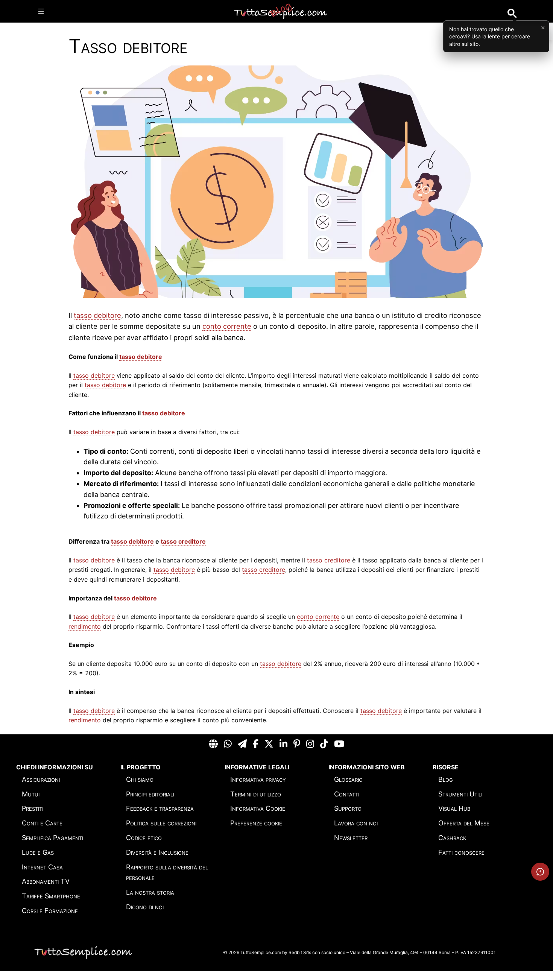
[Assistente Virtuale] (540, 872)
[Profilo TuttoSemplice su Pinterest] (296, 744)
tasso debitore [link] (97, 315)
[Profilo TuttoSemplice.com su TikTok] (324, 744)
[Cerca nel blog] (512, 13)
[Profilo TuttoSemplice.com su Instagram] (310, 744)
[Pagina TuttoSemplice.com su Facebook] (255, 744)
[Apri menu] (41, 11)
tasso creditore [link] (183, 541)
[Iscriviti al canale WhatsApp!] (228, 744)
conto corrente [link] (226, 326)
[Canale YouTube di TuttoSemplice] (339, 744)
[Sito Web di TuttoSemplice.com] (213, 744)
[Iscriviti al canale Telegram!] (242, 744)
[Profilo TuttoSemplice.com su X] (268, 744)
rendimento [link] (84, 626)
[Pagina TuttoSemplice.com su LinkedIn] (283, 744)
